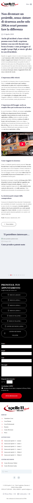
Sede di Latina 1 (15, 300)
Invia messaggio (12, 396)
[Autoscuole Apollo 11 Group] (16, 408)
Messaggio (4, 365)
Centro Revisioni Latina (15, 326)
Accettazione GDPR (7, 386)
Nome (3, 343)
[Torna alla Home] (9, 4)
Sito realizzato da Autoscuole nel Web (16, 498)
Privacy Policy (27, 388)
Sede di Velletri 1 (15, 316)
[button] (29, 4)
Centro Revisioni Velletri (15, 333)
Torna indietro (9, 224)
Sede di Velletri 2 (15, 321)
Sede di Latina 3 (15, 310)
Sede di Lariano (15, 295)
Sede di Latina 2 (15, 305)
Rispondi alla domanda (8, 379)
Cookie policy (23, 494)
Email (3, 350)
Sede (3, 357)
